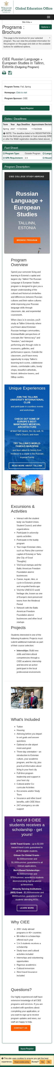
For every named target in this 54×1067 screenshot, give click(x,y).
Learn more (27, 908)
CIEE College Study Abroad (26, 176)
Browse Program (27, 240)
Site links (26, 22)
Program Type (12, 153)
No (49, 1062)
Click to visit (21, 92)
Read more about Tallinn (27, 466)
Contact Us (20, 1028)
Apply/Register (27, 108)
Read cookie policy (21, 1062)
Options (45, 26)
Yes (42, 1062)
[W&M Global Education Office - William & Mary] (27, 7)
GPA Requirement (14, 157)
